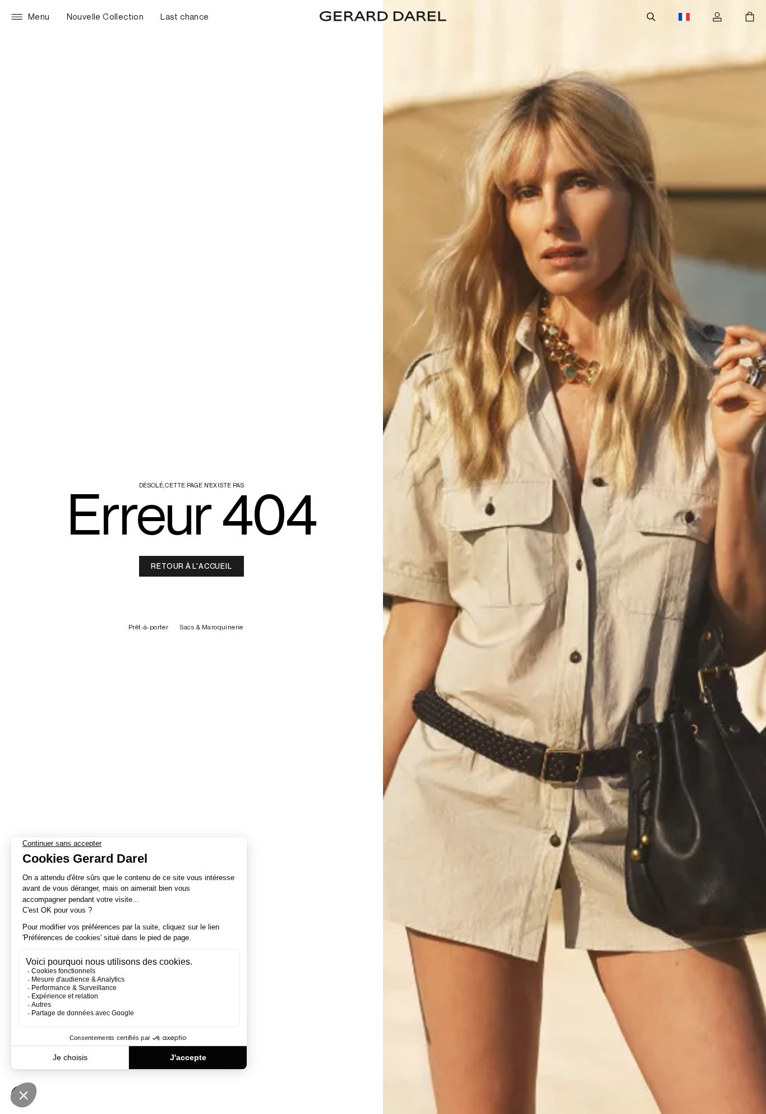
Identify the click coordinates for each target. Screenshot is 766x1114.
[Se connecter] (717, 17)
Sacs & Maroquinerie (211, 627)
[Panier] (750, 17)
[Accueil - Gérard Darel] (383, 16)
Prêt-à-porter (148, 627)
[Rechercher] (651, 17)
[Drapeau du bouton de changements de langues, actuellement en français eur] (684, 16)
